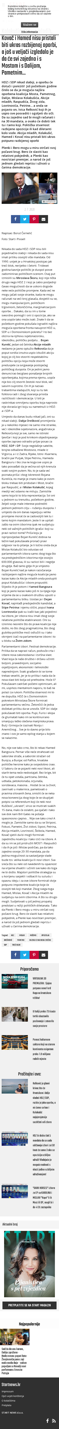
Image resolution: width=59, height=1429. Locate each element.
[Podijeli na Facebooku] (15, 219)
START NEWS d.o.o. (12, 1412)
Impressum (8, 1391)
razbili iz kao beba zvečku (40, 940)
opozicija (45, 935)
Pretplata (6, 1405)
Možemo (33, 935)
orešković (8, 940)
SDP (5, 945)
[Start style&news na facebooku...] (47, 1421)
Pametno (20, 940)
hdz (12, 935)
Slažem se (29, 24)
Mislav (22, 935)
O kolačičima (8, 1400)
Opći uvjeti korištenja (13, 1396)
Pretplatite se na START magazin (29, 1305)
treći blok (16, 945)
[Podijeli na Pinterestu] (34, 219)
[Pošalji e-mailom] (43, 219)
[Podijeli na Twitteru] (25, 219)
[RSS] (53, 1421)
